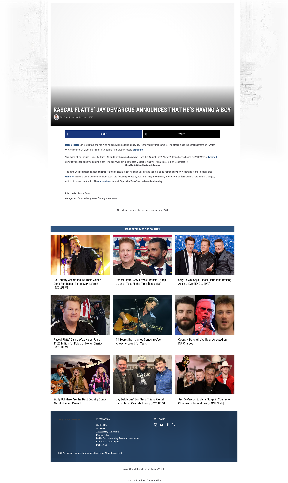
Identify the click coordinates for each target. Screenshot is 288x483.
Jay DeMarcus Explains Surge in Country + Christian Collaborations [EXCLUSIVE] (204, 401)
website (69, 176)
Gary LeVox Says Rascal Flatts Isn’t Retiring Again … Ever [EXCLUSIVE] (204, 282)
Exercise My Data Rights (107, 441)
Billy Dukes (64, 117)
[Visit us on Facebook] (169, 425)
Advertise (100, 428)
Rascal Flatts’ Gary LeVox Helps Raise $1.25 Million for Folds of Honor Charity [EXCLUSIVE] (78, 343)
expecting (138, 149)
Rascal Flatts (72, 144)
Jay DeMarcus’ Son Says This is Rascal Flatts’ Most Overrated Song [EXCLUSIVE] (141, 401)
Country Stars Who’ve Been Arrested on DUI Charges (202, 341)
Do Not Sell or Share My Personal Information (117, 438)
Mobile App (101, 445)
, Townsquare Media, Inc (92, 453)
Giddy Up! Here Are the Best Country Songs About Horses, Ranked (80, 401)
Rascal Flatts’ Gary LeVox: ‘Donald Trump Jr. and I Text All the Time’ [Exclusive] (141, 282)
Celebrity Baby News (87, 198)
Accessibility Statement (107, 432)
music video (104, 181)
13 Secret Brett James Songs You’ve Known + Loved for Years (138, 341)
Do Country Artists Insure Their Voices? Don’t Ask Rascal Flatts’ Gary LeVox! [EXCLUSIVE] (78, 283)
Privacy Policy (102, 435)
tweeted (212, 156)
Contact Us (101, 425)
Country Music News (107, 198)
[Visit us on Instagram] (157, 425)
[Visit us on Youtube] (163, 425)
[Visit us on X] (175, 425)
